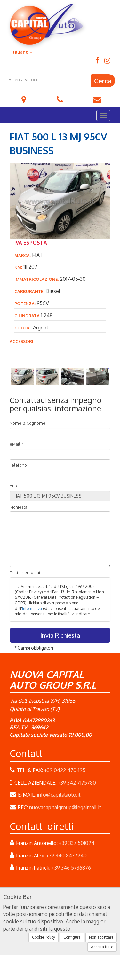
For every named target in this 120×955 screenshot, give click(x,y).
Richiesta (18, 506)
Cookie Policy (43, 937)
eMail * (16, 443)
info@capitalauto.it (59, 795)
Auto (14, 485)
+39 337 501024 (76, 843)
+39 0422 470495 (64, 770)
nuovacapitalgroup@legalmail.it (65, 807)
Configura (72, 937)
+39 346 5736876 (71, 867)
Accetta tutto (102, 946)
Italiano (20, 52)
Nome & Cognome (27, 423)
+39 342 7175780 (77, 782)
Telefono (18, 465)
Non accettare (101, 937)
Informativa (32, 608)
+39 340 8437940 (66, 855)
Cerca (102, 80)
